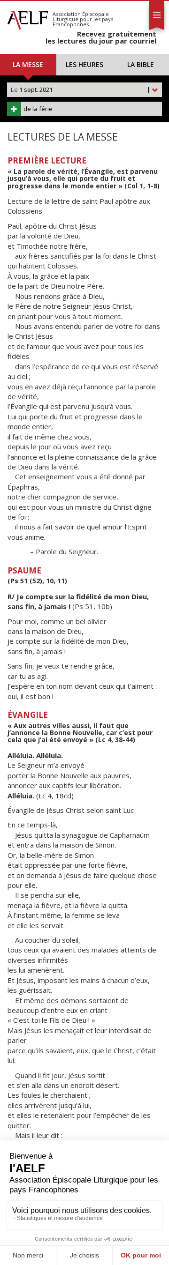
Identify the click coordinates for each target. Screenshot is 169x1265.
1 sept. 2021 (81, 89)
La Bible (140, 64)
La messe (28, 64)
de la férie (38, 108)
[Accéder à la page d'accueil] (27, 17)
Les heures (84, 64)
